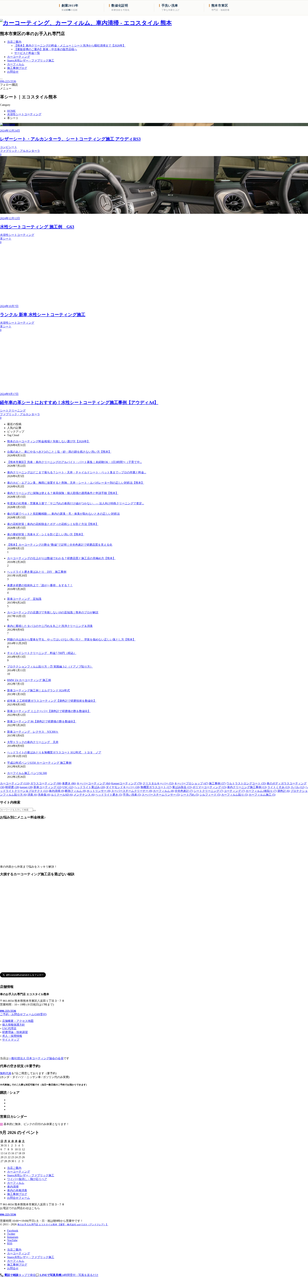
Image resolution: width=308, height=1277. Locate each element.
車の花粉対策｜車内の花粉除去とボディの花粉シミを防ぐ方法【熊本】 (52, 524)
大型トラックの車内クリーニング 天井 (32, 742)
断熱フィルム (75, 790)
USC (67, 787)
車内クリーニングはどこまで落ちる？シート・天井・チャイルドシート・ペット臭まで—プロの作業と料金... (76, 472)
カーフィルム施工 (262, 794)
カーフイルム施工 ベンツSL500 (27, 773)
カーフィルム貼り (234, 794)
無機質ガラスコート (155, 787)
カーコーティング (15, 783)
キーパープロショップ (191, 783)
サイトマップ (10, 1039)
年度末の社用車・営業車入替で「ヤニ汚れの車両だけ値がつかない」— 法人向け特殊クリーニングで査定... (75, 503)
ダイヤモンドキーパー (123, 787)
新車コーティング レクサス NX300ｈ (32, 731)
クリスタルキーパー (158, 783)
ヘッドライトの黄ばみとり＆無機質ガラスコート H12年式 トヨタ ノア (54, 752)
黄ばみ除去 (182, 787)
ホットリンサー (99, 790)
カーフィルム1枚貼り (261, 790)
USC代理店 (9, 1028)
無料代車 (5, 1073)
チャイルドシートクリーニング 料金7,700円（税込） (41, 653)
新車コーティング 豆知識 (24, 598)
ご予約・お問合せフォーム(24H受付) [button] (23, 1014)
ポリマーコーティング (209, 787)
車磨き (69, 783)
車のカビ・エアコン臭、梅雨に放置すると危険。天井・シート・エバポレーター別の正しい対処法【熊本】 (75, 482)
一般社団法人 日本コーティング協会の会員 (36, 1058)
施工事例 (217, 783)
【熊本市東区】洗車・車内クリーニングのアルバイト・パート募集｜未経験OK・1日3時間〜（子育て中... (74, 462)
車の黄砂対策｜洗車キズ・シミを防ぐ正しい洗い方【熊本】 (45, 534)
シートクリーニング (208, 790)
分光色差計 (184, 790)
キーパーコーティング (94, 783)
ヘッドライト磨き (108, 794)
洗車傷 (44, 794)
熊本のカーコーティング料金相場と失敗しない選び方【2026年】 (48, 441)
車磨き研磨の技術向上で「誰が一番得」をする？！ (40, 585)
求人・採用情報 (12, 1035)
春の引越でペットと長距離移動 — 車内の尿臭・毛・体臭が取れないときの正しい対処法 (63, 513)
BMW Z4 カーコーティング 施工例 (29, 680)
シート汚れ (190, 794)
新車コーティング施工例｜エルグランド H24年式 (38, 690)
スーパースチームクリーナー (131, 790)
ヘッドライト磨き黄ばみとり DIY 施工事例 (36, 571)
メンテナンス (84, 794)
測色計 (283, 790)
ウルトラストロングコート (246, 783)
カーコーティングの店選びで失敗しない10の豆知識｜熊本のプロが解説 (52, 612)
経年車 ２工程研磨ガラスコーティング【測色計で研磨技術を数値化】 (51, 700)
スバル (297, 787)
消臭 (32, 794)
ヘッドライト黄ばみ (89, 787)
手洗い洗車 (132, 794)
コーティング (234, 790)
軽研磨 (12, 787)
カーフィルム (163, 790)
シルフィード (209, 794)
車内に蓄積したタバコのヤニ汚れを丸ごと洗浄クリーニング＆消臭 (50, 625)
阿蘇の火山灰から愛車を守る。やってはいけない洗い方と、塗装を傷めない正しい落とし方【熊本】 (71, 639)
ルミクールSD (62, 794)
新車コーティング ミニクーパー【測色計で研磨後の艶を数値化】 (49, 711)
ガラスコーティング (45, 783)
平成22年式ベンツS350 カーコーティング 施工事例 (39, 762)
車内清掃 (56, 790)
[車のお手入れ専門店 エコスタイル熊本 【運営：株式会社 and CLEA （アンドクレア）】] (86, 23)
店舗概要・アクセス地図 (18, 1020)
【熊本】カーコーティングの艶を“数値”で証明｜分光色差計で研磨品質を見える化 (59, 544)
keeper (26, 787)
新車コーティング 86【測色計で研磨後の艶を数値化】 (41, 721)
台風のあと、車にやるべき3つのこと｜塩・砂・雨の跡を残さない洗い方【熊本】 (59, 451)
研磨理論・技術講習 (15, 1032)
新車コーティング (48, 787)
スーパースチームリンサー (161, 794)
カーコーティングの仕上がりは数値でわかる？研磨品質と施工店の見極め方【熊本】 (61, 558)
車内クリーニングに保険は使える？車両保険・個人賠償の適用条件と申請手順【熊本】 (62, 493)
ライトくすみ (278, 787)
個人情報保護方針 (13, 1024)
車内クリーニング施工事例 (247, 787)
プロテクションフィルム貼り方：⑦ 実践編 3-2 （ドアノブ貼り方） (50, 666)
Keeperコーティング (126, 783)
